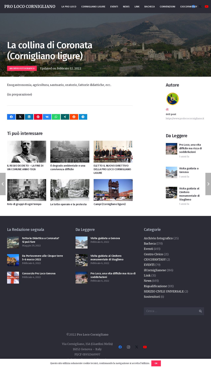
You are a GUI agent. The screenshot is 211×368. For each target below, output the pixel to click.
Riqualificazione (155, 286)
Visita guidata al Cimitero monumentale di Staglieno (189, 194)
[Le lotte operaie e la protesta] (69, 182)
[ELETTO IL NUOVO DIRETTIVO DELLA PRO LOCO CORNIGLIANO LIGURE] (113, 143)
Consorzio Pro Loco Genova (39, 273)
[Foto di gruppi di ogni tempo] (26, 182)
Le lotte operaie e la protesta (68, 204)
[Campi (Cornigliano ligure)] (113, 182)
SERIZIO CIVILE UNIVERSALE (164, 291)
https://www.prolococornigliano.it (185, 118)
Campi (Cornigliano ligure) (110, 204)
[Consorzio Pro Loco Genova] (13, 274)
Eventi (148, 249)
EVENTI (149, 265)
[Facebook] (120, 347)
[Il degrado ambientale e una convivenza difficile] (69, 143)
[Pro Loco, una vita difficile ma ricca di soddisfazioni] (81, 274)
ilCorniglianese (155, 270)
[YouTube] (206, 6)
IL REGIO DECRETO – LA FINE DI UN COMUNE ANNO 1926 (25, 167)
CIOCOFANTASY (155, 259)
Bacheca (150, 243)
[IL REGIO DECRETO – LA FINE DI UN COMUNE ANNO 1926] (26, 143)
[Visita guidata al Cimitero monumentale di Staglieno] (81, 257)
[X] (200, 6)
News (147, 281)
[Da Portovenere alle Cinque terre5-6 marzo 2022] (13, 257)
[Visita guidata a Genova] (81, 239)
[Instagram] (128, 347)
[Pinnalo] (38, 117)
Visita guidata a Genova (105, 238)
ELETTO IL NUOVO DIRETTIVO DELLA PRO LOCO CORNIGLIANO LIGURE (112, 169)
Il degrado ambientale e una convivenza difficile (67, 167)
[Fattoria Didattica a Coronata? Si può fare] (13, 239)
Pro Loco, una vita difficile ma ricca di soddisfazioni (190, 148)
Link (147, 275)
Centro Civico (153, 254)
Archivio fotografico (158, 238)
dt (167, 109)
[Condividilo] (11, 117)
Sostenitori (152, 297)
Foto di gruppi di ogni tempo (24, 204)
